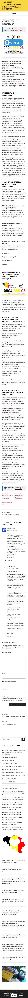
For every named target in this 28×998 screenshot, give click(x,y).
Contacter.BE (11, 566)
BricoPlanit (11, 410)
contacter (19, 81)
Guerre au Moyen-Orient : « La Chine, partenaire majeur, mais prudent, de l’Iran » (13, 901)
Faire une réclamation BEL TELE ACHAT (13, 776)
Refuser (21, 995)
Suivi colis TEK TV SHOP (9, 779)
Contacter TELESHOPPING (10, 769)
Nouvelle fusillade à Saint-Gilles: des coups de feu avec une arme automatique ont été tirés (12, 912)
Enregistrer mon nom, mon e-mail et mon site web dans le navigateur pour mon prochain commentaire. (13, 698)
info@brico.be (15, 230)
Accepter (14, 995)
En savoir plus (18, 30)
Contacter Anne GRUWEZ (9, 757)
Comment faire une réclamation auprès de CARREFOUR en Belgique (18, 497)
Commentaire (7, 652)
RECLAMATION (15, 514)
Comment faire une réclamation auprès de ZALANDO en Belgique (11, 813)
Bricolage (7, 512)
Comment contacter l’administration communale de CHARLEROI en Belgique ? (13, 793)
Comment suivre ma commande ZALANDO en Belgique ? (12, 808)
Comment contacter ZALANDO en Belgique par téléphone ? (7, 496)
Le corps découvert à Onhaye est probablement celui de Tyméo (12, 870)
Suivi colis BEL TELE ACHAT (9, 785)
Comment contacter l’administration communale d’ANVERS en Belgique (13, 803)
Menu (14, 13)
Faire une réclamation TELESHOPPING (13, 766)
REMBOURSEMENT (9, 516)
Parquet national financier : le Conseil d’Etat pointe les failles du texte (13, 891)
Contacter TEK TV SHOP (9, 782)
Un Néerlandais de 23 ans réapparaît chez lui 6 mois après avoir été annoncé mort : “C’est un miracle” (14, 936)
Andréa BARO (17, 19)
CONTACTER (7, 514)
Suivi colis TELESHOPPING (9, 763)
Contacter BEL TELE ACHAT (10, 788)
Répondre (9, 560)
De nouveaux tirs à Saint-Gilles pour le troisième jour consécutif (13, 861)
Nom (3, 673)
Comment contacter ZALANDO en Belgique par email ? (12, 818)
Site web (4, 689)
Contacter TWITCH (8, 760)
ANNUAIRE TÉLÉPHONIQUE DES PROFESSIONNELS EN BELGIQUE (12, 5)
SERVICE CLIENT (18, 516)
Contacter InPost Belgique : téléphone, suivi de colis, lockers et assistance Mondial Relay (13, 752)
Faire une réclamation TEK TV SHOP (12, 773)
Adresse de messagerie (9, 681)
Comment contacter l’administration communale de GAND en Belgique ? (13, 799)
